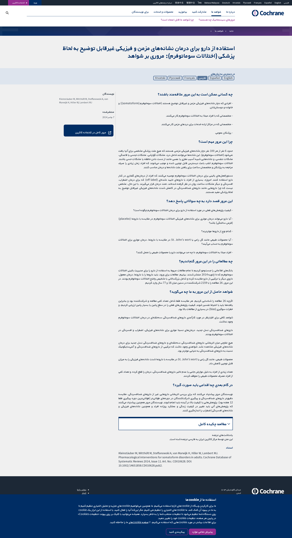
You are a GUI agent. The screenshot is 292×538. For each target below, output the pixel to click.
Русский (247, 2)
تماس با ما (81, 489)
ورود (35, 2)
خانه (232, 30)
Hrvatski (236, 2)
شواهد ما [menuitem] (216, 12)
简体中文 (179, 2)
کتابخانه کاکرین (18, 2)
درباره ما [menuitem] (230, 12)
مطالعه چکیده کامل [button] (213, 423)
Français (258, 2)
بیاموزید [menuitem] (182, 12)
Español (268, 2)
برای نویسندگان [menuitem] (140, 12)
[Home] (264, 13)
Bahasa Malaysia (212, 2)
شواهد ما (219, 30)
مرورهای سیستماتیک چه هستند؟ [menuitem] (217, 20)
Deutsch (226, 2)
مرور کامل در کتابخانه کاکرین (90, 132)
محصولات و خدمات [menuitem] (163, 12)
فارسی (286, 2)
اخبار (84, 492)
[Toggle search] (7, 12)
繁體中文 (190, 2)
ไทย (200, 2)
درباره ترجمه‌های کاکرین (162, 2)
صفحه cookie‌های (138, 522)
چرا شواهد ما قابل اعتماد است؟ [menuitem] (177, 20)
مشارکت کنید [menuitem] (199, 12)
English (278, 2)
